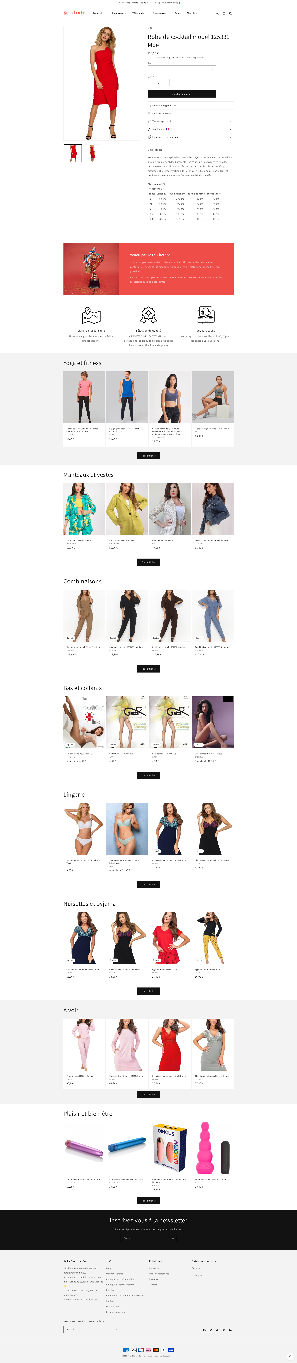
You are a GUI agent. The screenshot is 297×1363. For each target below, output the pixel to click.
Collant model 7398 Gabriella (80, 754)
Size (149, 63)
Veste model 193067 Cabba (164, 540)
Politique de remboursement (121, 1284)
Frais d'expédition (169, 57)
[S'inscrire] (172, 1238)
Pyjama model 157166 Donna (208, 969)
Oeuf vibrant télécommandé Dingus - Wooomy (169, 1180)
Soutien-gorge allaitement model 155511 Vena (124, 861)
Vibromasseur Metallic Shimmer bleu (126, 1179)
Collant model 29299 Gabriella (208, 754)
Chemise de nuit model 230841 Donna (126, 1076)
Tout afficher (149, 455)
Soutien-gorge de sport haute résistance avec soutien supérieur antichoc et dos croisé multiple (167, 431)
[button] (217, 13)
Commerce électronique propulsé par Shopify (157, 1356)
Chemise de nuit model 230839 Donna (169, 1076)
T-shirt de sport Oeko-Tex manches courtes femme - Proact (82, 430)
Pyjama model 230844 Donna (80, 1076)
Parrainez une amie (115, 1312)
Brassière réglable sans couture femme (212, 429)
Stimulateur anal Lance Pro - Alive (210, 1179)
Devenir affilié (113, 1306)
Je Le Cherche (133, 1356)
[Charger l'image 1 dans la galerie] (73, 153)
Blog (108, 1268)
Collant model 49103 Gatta (164, 754)
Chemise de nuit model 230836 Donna (212, 1076)
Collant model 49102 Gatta (121, 754)
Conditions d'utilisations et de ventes (125, 1295)
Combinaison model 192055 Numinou (212, 647)
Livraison (110, 1290)
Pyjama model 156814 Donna (165, 969)
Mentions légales (114, 1273)
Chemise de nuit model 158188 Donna (212, 860)
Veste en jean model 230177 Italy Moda (212, 540)
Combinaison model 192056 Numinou (169, 647)
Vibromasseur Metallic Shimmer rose (83, 1179)
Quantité (151, 76)
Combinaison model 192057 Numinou (126, 647)
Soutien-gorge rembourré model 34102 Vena (84, 861)
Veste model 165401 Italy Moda (123, 540)
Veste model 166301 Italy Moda (80, 540)
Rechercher (154, 1268)
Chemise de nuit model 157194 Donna (169, 860)
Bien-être (153, 1279)
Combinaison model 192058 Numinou (83, 647)
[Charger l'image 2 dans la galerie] (92, 153)
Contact (110, 1301)
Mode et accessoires (159, 1273)
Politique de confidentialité (120, 1279)
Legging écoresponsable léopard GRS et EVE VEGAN (126, 430)
